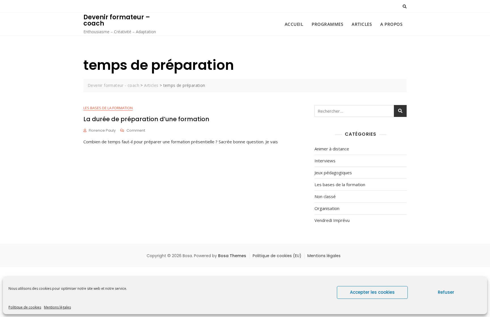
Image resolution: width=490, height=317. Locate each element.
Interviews (324, 160)
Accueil (294, 24)
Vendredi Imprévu (332, 220)
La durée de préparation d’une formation (146, 119)
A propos (391, 24)
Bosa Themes (232, 256)
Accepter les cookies (372, 292)
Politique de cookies (25, 307)
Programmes (327, 24)
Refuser (446, 292)
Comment (135, 131)
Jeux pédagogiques (333, 172)
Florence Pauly (102, 130)
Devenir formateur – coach (116, 20)
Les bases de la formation (108, 107)
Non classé (325, 196)
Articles (362, 24)
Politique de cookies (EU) (277, 256)
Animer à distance (331, 149)
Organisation (326, 208)
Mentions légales (57, 307)
